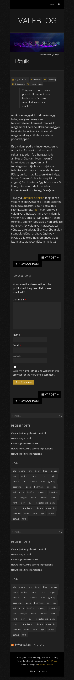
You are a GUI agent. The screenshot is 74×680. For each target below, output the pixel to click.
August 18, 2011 (21, 79)
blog (45, 471)
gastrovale (18, 486)
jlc (48, 486)
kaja (54, 486)
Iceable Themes (45, 664)
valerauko (37, 79)
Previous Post (29, 263)
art (30, 471)
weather (17, 513)
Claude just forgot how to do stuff (28, 433)
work (26, 513)
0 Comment (20, 84)
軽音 (24, 518)
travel (15, 508)
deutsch (34, 476)
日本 (43, 513)
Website (17, 356)
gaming (52, 481)
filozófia (33, 481)
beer (37, 471)
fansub (16, 481)
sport (41, 84)
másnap (43, 497)
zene (35, 513)
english (53, 476)
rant (15, 502)
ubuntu (39, 508)
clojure (54, 471)
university (50, 508)
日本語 (51, 513)
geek (28, 486)
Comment (19, 299)
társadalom (27, 508)
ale (14, 471)
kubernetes (18, 492)
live (14, 497)
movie (33, 497)
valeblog (49, 54)
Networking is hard (21, 438)
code (15, 476)
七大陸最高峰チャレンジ (29, 645)
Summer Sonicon (33, 198)
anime (22, 471)
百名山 (16, 518)
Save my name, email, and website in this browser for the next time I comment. (36, 372)
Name (17, 334)
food (43, 481)
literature (53, 492)
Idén (36, 210)
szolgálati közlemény (45, 502)
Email (17, 345)
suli (30, 502)
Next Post (48, 257)
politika (54, 497)
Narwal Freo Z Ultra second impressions (32, 448)
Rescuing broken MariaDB (24, 443)
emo (44, 476)
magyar (34, 84)
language (42, 492)
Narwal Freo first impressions (26, 453)
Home (42, 54)
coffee (24, 476)
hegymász (39, 486)
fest (24, 481)
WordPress (52, 661)
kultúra (30, 492)
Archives (42, 671)
